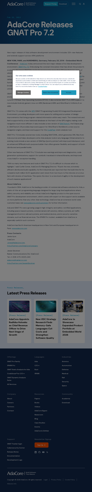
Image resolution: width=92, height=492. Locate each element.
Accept (68, 92)
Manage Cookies (23, 92)
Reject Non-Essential (50, 92)
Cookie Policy (42, 86)
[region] (46, 84)
